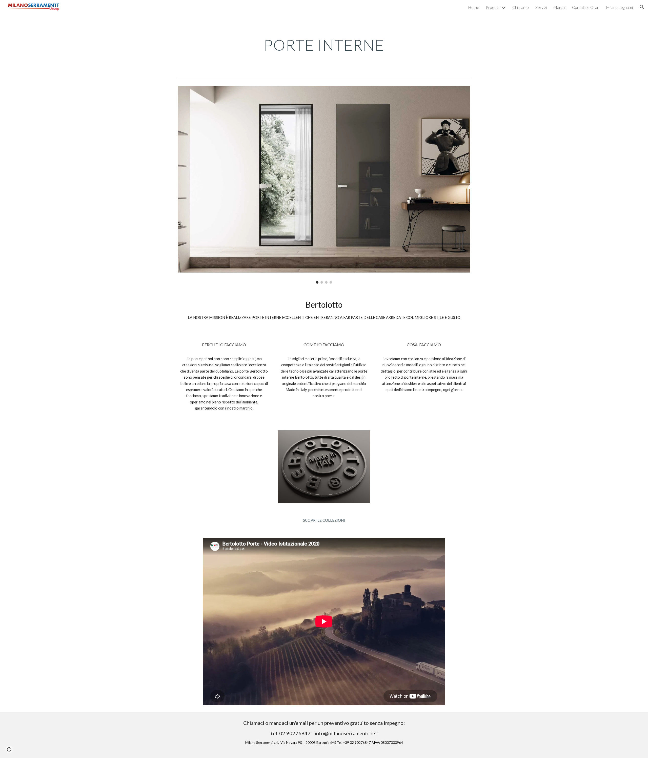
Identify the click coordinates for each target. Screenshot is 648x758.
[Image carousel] (324, 185)
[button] (642, 7)
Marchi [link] (559, 7)
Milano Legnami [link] (619, 7)
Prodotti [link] (493, 7)
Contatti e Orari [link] (585, 7)
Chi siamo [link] (520, 7)
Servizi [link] (541, 7)
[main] (324, 44)
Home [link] (473, 7)
